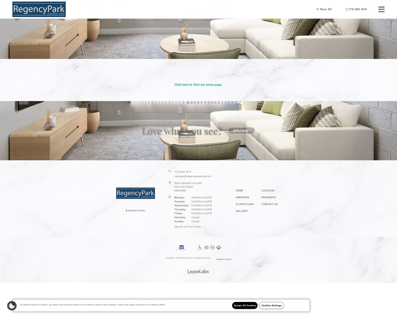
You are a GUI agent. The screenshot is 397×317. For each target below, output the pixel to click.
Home (239, 190)
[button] (12, 306)
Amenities (242, 197)
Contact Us (269, 204)
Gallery (242, 211)
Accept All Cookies (245, 305)
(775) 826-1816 (357, 9)
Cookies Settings (272, 305)
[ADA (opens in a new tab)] (200, 247)
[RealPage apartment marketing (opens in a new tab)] (198, 272)
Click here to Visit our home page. (198, 84)
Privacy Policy (224, 259)
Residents (268, 197)
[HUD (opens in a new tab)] (206, 247)
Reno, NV (325, 9)
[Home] (39, 9)
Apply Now (240, 130)
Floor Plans (245, 204)
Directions (180, 190)
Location (267, 190)
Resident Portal (136, 210)
